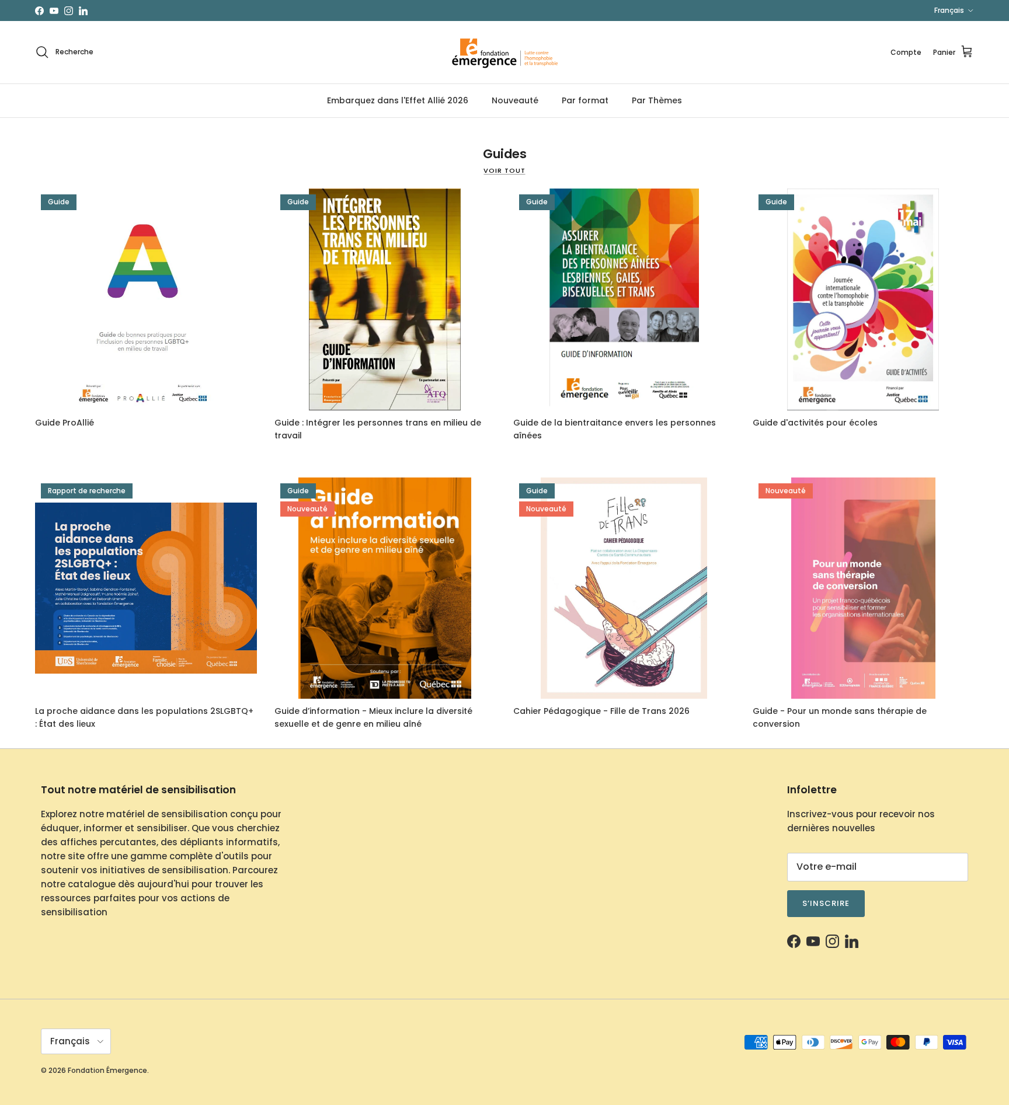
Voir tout (504, 170)
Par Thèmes (657, 100)
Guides (505, 153)
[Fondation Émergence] (504, 52)
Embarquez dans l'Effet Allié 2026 (397, 100)
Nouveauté (515, 100)
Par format (585, 100)
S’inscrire (826, 903)
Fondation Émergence (107, 1070)
